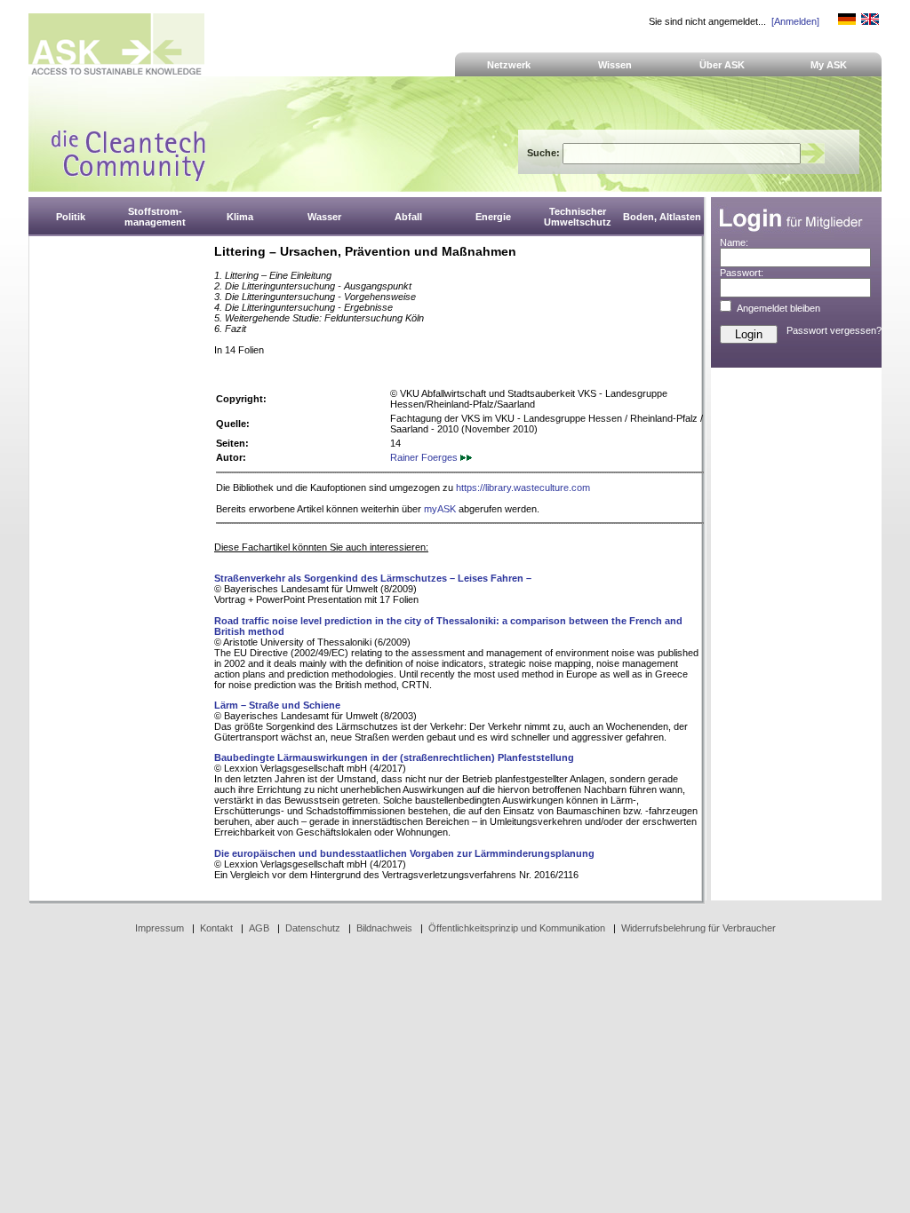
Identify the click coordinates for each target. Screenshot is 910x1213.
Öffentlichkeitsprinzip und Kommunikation (516, 928)
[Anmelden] (795, 21)
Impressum (159, 928)
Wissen (615, 64)
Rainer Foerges (425, 457)
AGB (259, 928)
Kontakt (216, 928)
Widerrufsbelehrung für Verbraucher (698, 928)
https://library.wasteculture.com (523, 487)
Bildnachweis (384, 928)
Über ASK (722, 64)
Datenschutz (312, 928)
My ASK (828, 64)
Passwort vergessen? (834, 330)
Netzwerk (509, 64)
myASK (440, 508)
